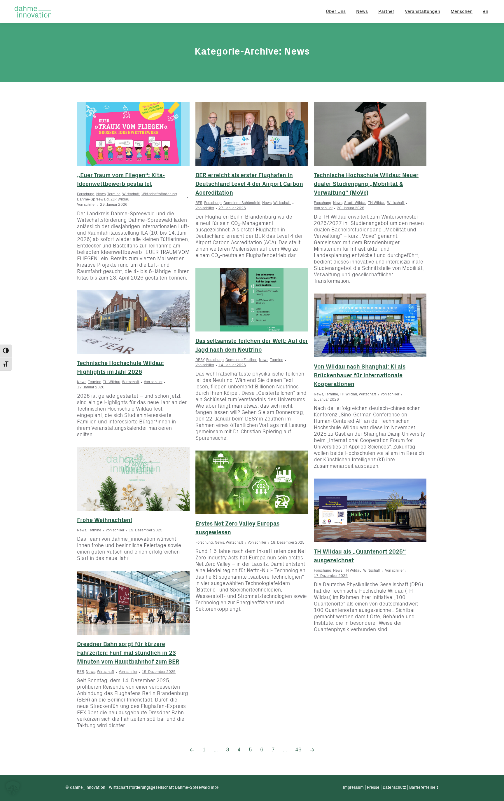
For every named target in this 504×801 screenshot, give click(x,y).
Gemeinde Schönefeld (241, 203)
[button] (13, 788)
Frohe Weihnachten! (104, 521)
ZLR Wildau (120, 200)
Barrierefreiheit (423, 788)
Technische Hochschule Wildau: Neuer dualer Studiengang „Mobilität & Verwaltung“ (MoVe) (366, 184)
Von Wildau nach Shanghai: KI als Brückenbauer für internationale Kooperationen (359, 376)
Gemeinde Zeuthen (241, 360)
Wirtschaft (131, 194)
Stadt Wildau (355, 203)
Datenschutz (394, 788)
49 (298, 750)
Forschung (85, 194)
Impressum (353, 788)
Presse (373, 788)
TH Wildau (376, 203)
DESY (199, 360)
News (101, 194)
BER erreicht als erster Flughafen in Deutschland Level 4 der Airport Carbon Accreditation (249, 184)
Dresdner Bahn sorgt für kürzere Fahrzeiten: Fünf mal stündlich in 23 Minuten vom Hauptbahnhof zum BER (128, 653)
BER (198, 203)
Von (86, 205)
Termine (113, 194)
